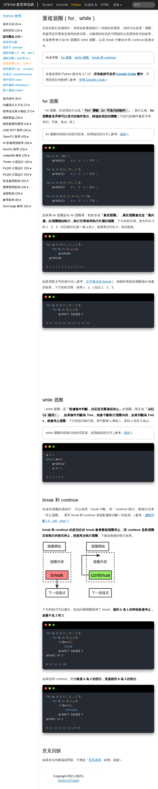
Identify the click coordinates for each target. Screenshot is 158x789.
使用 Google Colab (92, 79)
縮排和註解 (10, 42)
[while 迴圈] (66, 399)
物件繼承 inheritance (16, 85)
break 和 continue (104, 57)
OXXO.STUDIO (68, 780)
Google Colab (126, 74)
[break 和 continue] (81, 500)
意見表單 (95, 760)
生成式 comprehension (17, 74)
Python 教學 (12, 16)
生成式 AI (90, 4)
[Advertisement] (98, 362)
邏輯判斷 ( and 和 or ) (16, 58)
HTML (105, 4)
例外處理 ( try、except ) (18, 68)
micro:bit (62, 4)
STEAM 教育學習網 (18, 5)
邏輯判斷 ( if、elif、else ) (18, 52)
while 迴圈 (82, 57)
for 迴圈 (66, 57)
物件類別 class (12, 79)
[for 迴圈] (61, 101)
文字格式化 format (98, 281)
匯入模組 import (13, 90)
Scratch (47, 4)
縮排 (123, 134)
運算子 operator (13, 47)
